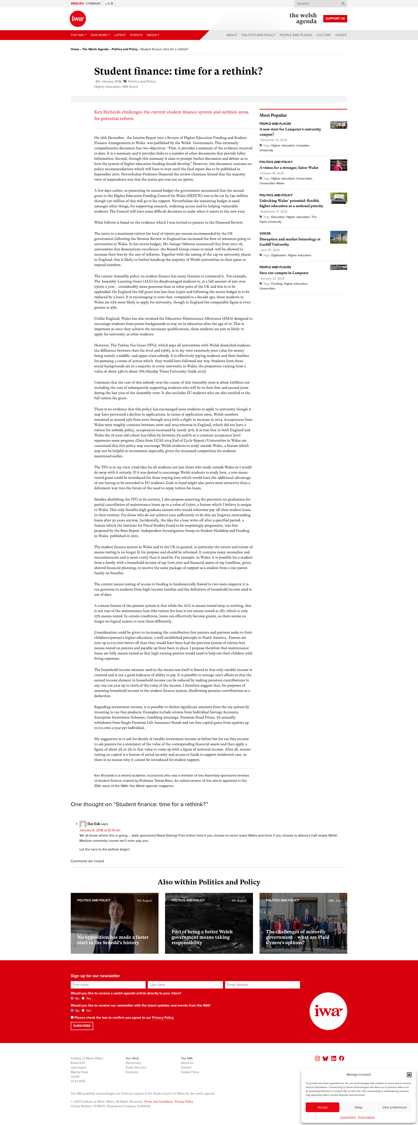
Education (278, 217)
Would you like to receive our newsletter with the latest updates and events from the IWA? (141, 1005)
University (266, 150)
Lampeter (302, 145)
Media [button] (152, 35)
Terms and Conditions (158, 1101)
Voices (341, 35)
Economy (132, 1072)
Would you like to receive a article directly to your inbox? (126, 993)
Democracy (133, 1063)
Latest (120, 35)
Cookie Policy (348, 1117)
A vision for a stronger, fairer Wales (289, 168)
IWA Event (130, 87)
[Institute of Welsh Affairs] (78, 19)
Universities (304, 178)
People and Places (296, 35)
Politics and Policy (258, 35)
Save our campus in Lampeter (284, 273)
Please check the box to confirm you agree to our (124, 1017)
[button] (409, 1074)
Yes (88, 998)
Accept (322, 1107)
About (231, 35)
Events (136, 35)
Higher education (107, 87)
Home (75, 49)
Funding (276, 284)
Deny (358, 1107)
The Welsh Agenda (95, 49)
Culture (324, 35)
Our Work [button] (99, 35)
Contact (186, 1067)
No (76, 998)
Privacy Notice (366, 1117)
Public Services (136, 1067)
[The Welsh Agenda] (303, 19)
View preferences (394, 1107)
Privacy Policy (163, 1017)
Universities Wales (272, 183)
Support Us (335, 18)
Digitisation (278, 255)
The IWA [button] (77, 35)
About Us (187, 1063)
